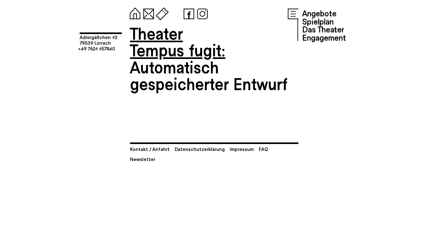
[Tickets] (161, 12)
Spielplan (318, 21)
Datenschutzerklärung (200, 149)
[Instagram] (201, 12)
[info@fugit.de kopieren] (147, 12)
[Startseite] (133, 12)
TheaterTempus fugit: (177, 41)
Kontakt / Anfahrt (150, 149)
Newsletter (142, 159)
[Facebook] (187, 12)
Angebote (319, 13)
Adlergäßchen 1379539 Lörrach (98, 40)
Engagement (324, 37)
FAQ (263, 149)
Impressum (242, 149)
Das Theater (323, 29)
